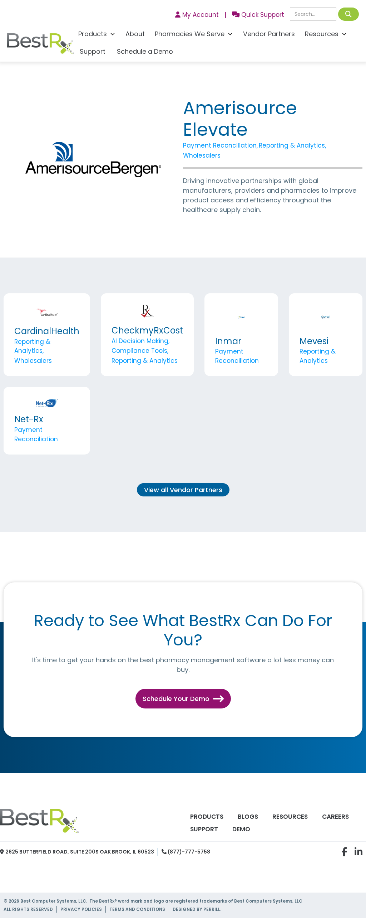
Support (92, 51)
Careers (335, 816)
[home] (40, 45)
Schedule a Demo (145, 51)
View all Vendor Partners (183, 489)
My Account (197, 14)
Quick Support (258, 14)
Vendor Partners (269, 33)
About (135, 33)
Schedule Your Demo (183, 698)
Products (206, 816)
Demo (241, 829)
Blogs (248, 816)
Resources (290, 816)
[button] (97, 35)
